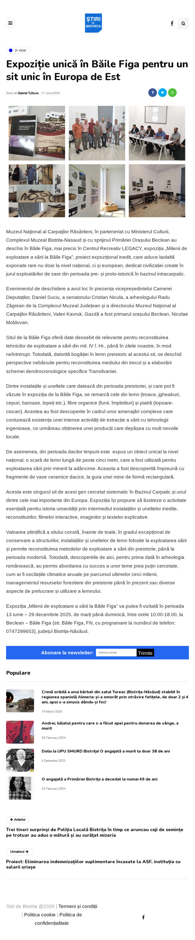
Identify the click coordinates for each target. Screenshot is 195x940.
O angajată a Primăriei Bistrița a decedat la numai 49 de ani (99, 779)
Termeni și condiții (77, 906)
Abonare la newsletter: (67, 652)
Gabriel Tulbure (28, 93)
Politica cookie (40, 914)
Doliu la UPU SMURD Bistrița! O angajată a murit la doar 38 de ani (106, 751)
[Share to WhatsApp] (172, 92)
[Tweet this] (162, 92)
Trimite (145, 653)
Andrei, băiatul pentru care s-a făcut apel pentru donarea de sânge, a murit (110, 725)
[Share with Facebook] (152, 92)
